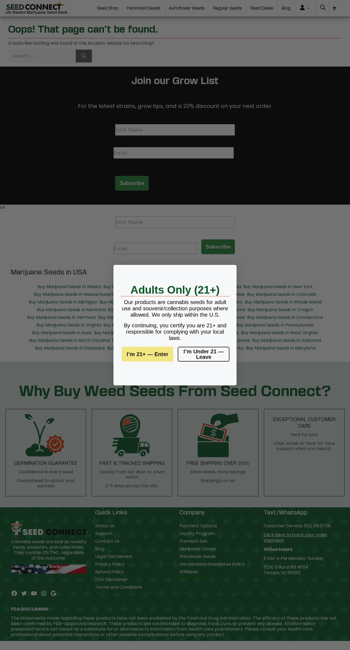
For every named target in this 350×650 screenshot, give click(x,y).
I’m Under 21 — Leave (203, 354)
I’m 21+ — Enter (147, 354)
